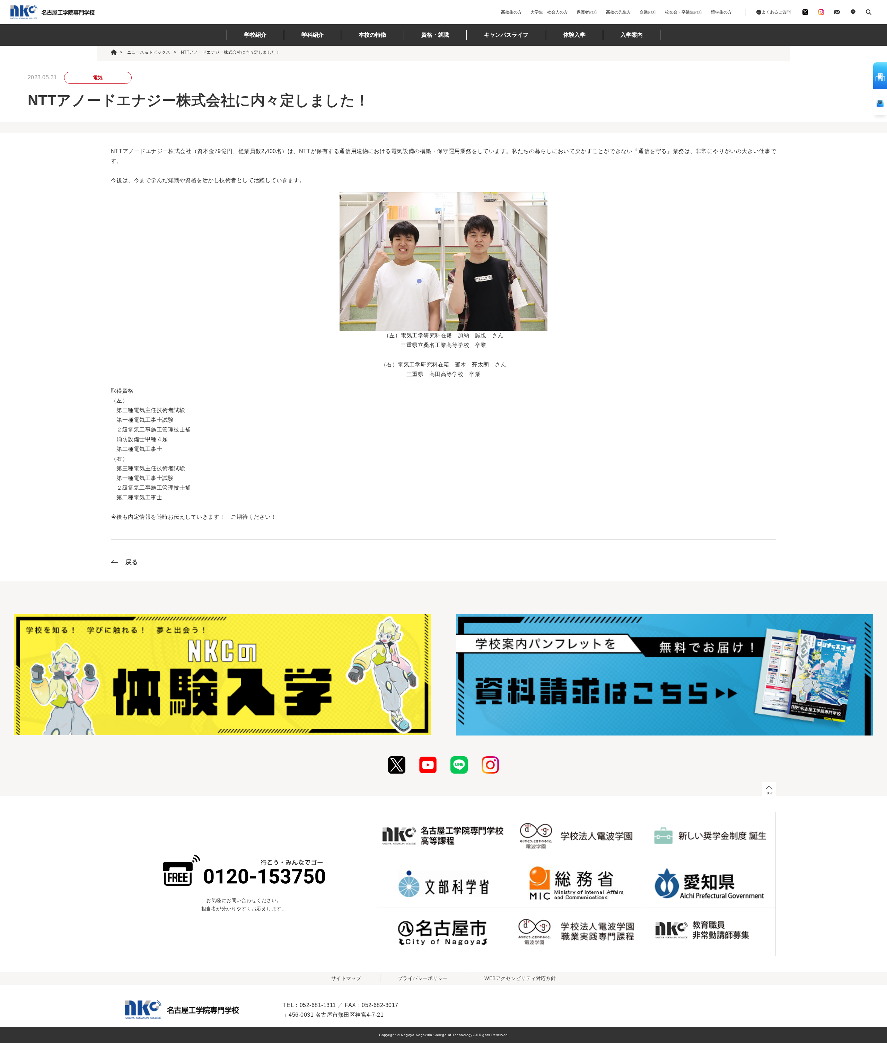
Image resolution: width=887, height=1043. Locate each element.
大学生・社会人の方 (549, 12)
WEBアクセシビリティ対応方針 (520, 978)
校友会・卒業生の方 (683, 12)
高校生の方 (511, 12)
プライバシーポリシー (423, 978)
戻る (131, 562)
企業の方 (648, 12)
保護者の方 (587, 12)
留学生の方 (721, 12)
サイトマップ (346, 978)
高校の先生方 (618, 12)
